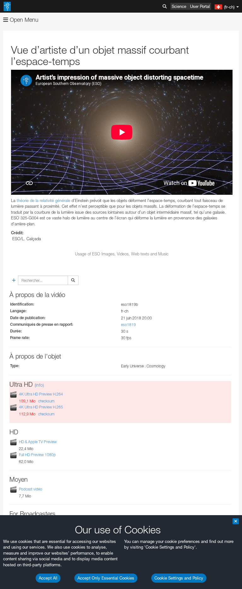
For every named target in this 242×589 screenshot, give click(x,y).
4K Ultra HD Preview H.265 (41, 407)
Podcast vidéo (30, 489)
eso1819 (128, 324)
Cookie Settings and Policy (178, 577)
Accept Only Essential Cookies (106, 577)
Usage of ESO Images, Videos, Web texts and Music (122, 253)
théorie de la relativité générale (43, 200)
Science (179, 6)
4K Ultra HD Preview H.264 (41, 394)
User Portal (200, 6)
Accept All (48, 577)
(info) (39, 385)
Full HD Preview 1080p (37, 454)
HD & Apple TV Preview (38, 441)
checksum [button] (46, 401)
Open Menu (23, 19)
